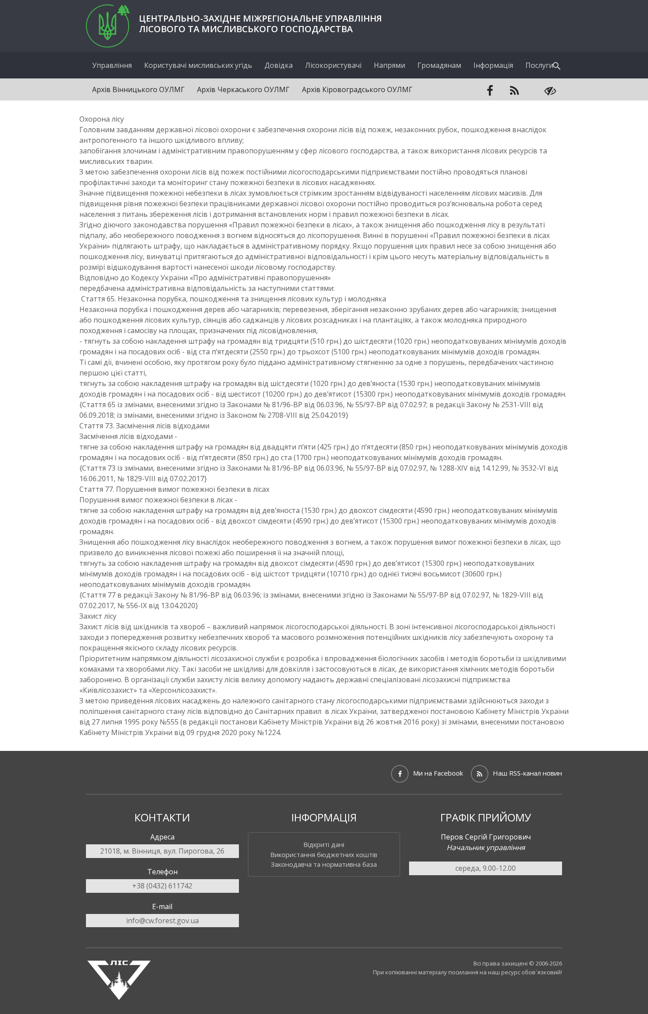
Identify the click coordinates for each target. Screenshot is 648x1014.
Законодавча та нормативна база (324, 864)
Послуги (539, 65)
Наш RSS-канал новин (527, 773)
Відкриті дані (323, 844)
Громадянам (439, 65)
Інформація (493, 65)
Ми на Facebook (438, 773)
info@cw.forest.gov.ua (162, 920)
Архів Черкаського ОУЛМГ (243, 89)
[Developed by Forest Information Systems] (119, 991)
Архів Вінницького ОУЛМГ (138, 89)
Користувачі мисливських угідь (198, 65)
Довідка (278, 65)
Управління (112, 65)
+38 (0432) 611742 (162, 886)
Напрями (389, 65)
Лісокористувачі (333, 65)
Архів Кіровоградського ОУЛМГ (357, 89)
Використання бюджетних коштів (323, 854)
